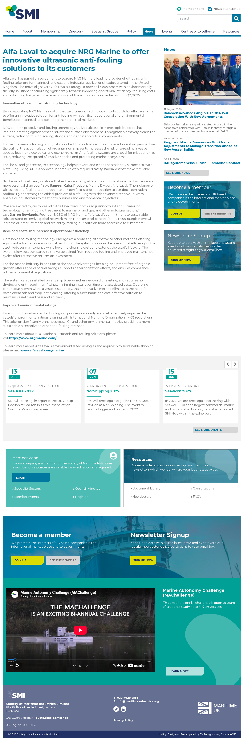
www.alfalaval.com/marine (42, 350)
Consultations (203, 488)
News (148, 31)
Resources (231, 31)
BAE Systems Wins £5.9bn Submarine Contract (202, 163)
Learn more (179, 671)
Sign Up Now (181, 260)
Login (20, 477)
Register (81, 497)
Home (9, 31)
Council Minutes (87, 488)
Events (167, 31)
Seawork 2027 (178, 391)
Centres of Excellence (198, 31)
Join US (177, 213)
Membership (50, 31)
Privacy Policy (123, 720)
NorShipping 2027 (103, 391)
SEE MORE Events (208, 430)
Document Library (146, 488)
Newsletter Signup (227, 9)
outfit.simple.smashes (52, 717)
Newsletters (141, 496)
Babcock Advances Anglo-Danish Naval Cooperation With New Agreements (196, 115)
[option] (43, 393)
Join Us (20, 560)
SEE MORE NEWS (178, 173)
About (27, 31)
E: (136, 701)
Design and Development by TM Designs (191, 734)
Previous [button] (227, 364)
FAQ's (197, 496)
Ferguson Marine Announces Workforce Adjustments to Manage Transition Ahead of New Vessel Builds (200, 146)
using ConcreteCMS (225, 734)
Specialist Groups (105, 31)
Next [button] (235, 364)
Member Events (26, 497)
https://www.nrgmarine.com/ (32, 338)
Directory (76, 31)
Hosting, (163, 734)
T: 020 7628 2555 (125, 697)
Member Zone (193, 9)
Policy (131, 31)
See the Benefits (217, 213)
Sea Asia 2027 (21, 391)
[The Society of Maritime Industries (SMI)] (24, 12)
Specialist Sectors (27, 488)
